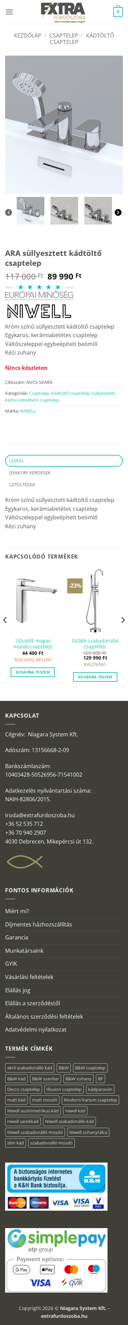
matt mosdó (44, 1100)
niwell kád (75, 1111)
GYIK (11, 963)
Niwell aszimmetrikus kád (33, 1111)
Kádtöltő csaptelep (70, 393)
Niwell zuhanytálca (88, 1132)
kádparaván (100, 1089)
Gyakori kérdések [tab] (30, 473)
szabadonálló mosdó (51, 1143)
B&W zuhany (78, 1079)
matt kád (16, 1100)
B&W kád (16, 1079)
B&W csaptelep (90, 1068)
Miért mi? (17, 911)
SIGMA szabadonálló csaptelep (95, 644)
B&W (64, 1068)
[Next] (119, 212)
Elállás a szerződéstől (32, 1003)
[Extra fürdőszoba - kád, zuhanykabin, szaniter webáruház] (63, 12)
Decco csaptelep (23, 1089)
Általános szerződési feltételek (44, 1016)
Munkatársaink (24, 950)
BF (100, 1079)
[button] (9, 11)
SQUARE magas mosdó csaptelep (32, 644)
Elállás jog (17, 990)
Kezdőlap (27, 35)
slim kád (15, 1143)
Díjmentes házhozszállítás (38, 924)
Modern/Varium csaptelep (90, 1100)
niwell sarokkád (23, 1121)
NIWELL (28, 411)
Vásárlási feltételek (29, 977)
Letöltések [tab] (22, 484)
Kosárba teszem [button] (33, 672)
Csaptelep (63, 35)
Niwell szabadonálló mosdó (35, 1132)
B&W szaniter (45, 1079)
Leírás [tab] (16, 461)
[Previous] (9, 212)
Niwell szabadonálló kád (69, 1121)
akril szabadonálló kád (29, 1068)
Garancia (16, 937)
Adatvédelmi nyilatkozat (36, 1029)
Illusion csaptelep (64, 1089)
